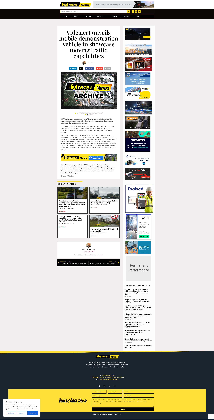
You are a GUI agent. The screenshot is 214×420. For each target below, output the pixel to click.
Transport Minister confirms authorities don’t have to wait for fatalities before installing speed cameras (70, 219)
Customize (11, 413)
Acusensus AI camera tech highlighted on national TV (104, 230)
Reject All (21, 413)
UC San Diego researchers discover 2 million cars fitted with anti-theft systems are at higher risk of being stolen (137, 292)
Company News (81, 113)
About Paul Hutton (88, 252)
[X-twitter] (133, 11)
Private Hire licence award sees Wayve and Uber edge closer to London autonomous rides (138, 316)
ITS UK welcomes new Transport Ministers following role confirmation (138, 300)
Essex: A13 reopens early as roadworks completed (138, 346)
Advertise (127, 16)
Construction (90, 113)
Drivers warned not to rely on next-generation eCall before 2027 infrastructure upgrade (137, 324)
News (76, 16)
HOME (66, 16)
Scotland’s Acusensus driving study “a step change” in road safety (104, 202)
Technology (98, 113)
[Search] (128, 11)
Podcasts (100, 16)
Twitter (92, 255)
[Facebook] (139, 11)
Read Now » (62, 211)
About (138, 16)
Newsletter (114, 16)
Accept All (33, 413)
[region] (21, 408)
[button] (73, 68)
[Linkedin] (136, 11)
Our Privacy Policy (115, 414)
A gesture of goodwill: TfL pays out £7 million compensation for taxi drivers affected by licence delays (138, 307)
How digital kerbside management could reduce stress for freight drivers (138, 340)
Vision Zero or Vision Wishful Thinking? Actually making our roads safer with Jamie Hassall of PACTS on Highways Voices (72, 203)
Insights (88, 16)
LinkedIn (100, 255)
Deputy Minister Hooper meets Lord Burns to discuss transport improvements (137, 332)
